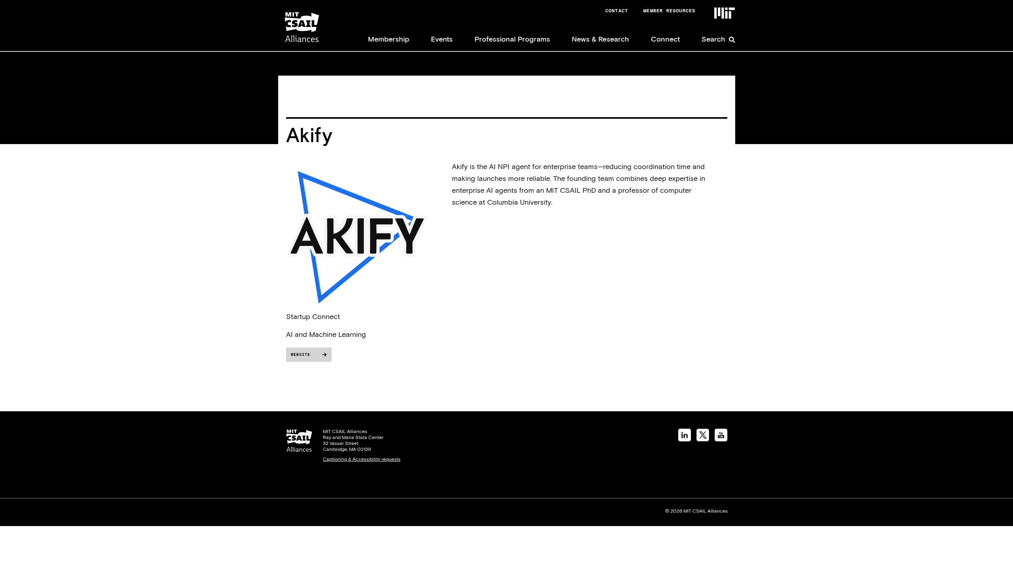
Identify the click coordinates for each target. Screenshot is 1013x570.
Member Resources (669, 10)
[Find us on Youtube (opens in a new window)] (721, 439)
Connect (665, 39)
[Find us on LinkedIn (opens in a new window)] (684, 439)
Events (442, 39)
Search (713, 39)
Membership (388, 39)
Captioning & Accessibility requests (361, 459)
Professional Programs (512, 39)
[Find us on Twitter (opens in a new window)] (702, 439)
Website (300, 354)
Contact (616, 10)
